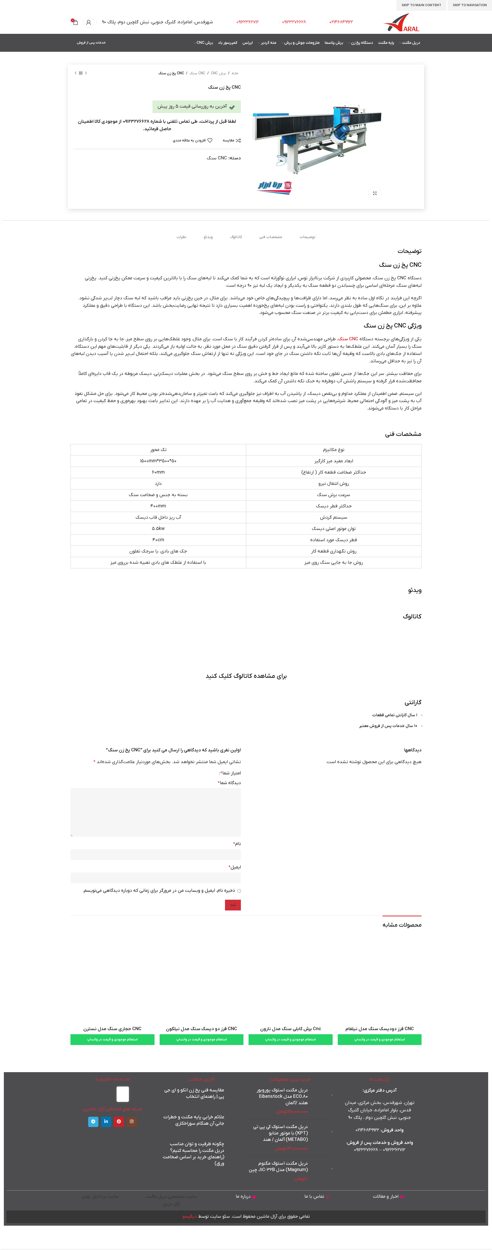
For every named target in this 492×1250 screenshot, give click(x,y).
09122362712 (247, 22)
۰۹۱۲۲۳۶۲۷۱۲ (394, 1150)
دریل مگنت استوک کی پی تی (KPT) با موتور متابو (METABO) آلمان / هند (280, 1133)
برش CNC (218, 73)
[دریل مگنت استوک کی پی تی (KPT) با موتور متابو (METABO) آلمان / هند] (320, 1138)
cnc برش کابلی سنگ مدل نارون (290, 1029)
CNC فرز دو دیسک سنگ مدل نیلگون (201, 1029)
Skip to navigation (470, 5)
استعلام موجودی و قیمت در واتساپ (379, 1039)
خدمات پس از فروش (91, 42)
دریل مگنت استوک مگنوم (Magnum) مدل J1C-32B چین (278, 1167)
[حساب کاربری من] (89, 22)
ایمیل (235, 867)
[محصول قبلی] (85, 73)
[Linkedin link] (106, 1122)
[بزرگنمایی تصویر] (374, 193)
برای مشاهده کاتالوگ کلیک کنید (246, 676)
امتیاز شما (230, 773)
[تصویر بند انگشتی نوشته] (233, 1096)
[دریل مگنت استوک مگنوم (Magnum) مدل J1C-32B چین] (320, 1171)
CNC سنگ (197, 73)
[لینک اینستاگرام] (132, 1122)
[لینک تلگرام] (93, 1122)
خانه (235, 73)
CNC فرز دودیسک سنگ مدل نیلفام (379, 1029)
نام (237, 844)
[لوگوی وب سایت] (401, 22)
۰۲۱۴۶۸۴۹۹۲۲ (341, 22)
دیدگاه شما (229, 783)
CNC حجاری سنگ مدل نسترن (112, 1029)
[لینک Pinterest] (119, 1122)
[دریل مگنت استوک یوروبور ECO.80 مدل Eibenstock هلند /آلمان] (320, 1101)
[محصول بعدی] (75, 73)
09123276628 (294, 22)
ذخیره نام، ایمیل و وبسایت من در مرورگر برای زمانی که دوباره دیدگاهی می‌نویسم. (159, 891)
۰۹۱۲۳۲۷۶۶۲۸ (366, 1150)
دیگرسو (189, 1217)
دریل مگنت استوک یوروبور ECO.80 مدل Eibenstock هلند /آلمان (282, 1096)
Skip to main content (421, 5)
